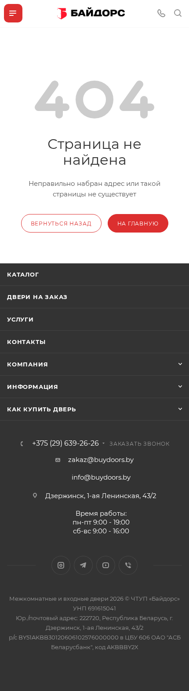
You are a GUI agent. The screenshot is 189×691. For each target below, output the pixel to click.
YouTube (105, 565)
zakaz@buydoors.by (101, 459)
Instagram (60, 565)
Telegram (83, 565)
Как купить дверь (41, 409)
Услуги (20, 319)
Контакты (26, 341)
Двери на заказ (37, 296)
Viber (128, 565)
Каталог (23, 274)
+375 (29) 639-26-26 (65, 443)
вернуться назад (61, 223)
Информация (32, 386)
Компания (27, 364)
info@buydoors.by (101, 477)
